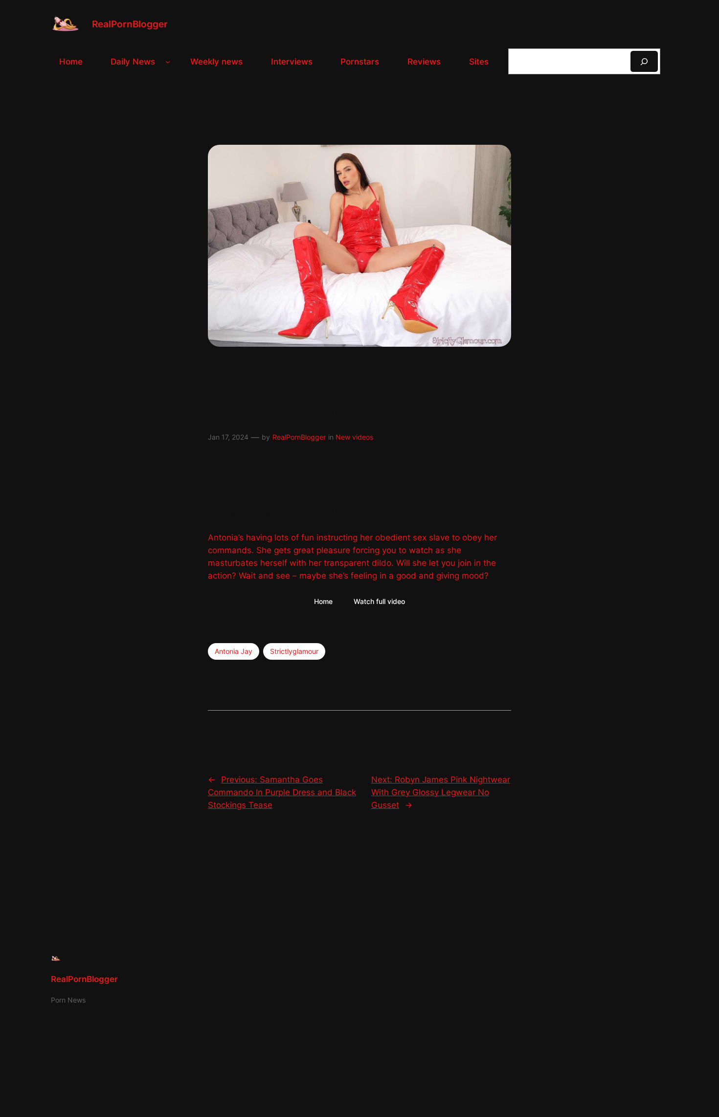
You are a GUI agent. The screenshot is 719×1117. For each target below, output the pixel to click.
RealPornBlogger (130, 24)
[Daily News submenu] (167, 61)
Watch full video (379, 601)
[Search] (644, 61)
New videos (354, 437)
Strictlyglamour (294, 651)
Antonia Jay (233, 651)
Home (323, 601)
